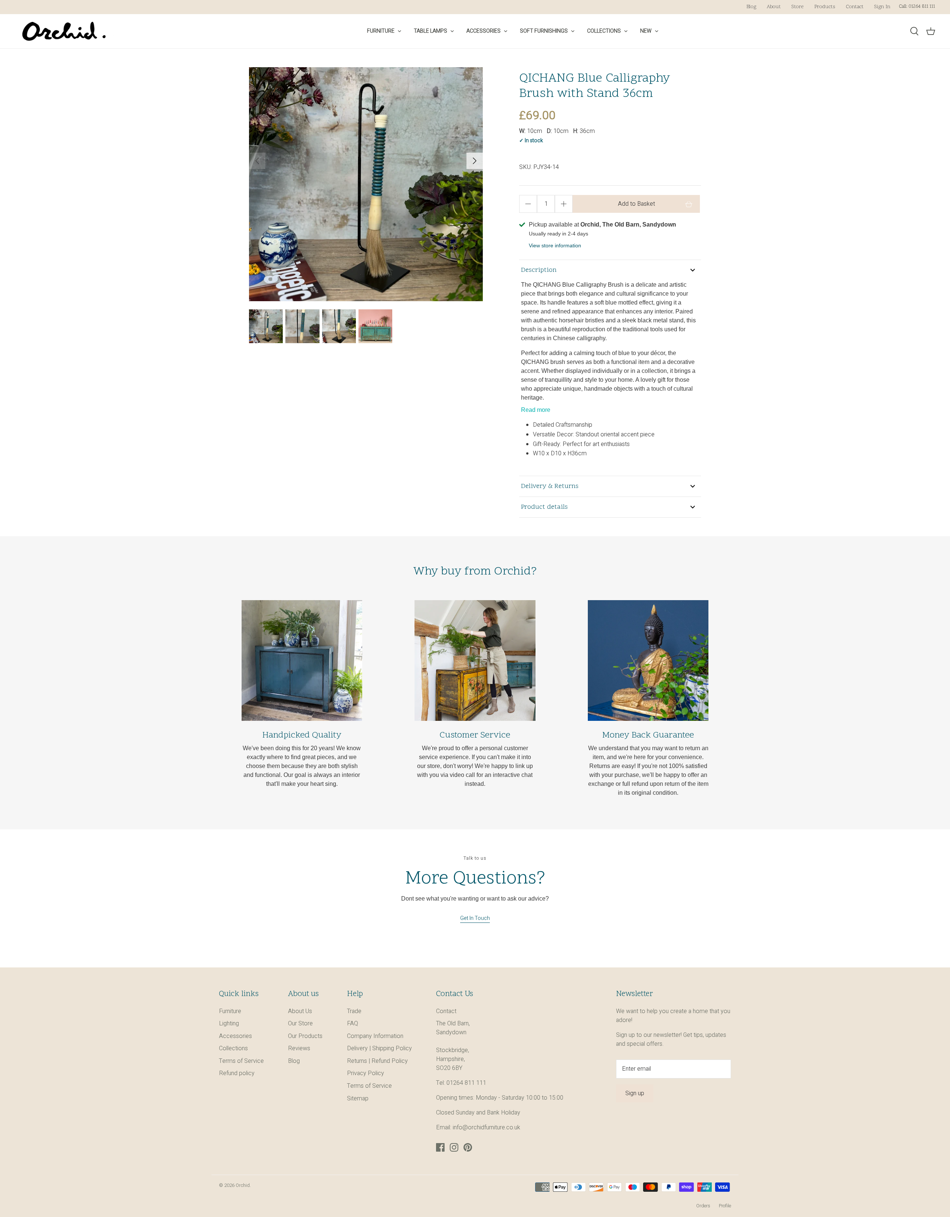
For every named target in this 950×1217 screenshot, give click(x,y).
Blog (751, 6)
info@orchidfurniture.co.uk (486, 1127)
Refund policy (237, 1073)
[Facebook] (440, 1147)
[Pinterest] (467, 1147)
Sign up (634, 1093)
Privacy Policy (365, 1073)
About (774, 6)
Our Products (305, 1036)
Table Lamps (430, 31)
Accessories (483, 31)
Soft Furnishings (544, 31)
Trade (354, 1011)
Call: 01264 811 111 (917, 6)
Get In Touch (475, 918)
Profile (725, 1206)
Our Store (300, 1023)
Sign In (882, 6)
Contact (855, 6)
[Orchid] (64, 31)
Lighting (229, 1023)
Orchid (243, 1185)
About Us (300, 1011)
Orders (703, 1206)
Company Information (375, 1036)
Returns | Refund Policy (377, 1061)
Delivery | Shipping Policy (379, 1048)
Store (797, 6)
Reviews (299, 1048)
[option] (366, 184)
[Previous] (257, 161)
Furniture (380, 31)
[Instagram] (454, 1147)
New (646, 31)
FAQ (352, 1023)
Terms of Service (241, 1061)
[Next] (474, 161)
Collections (604, 31)
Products (824, 6)
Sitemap (357, 1098)
